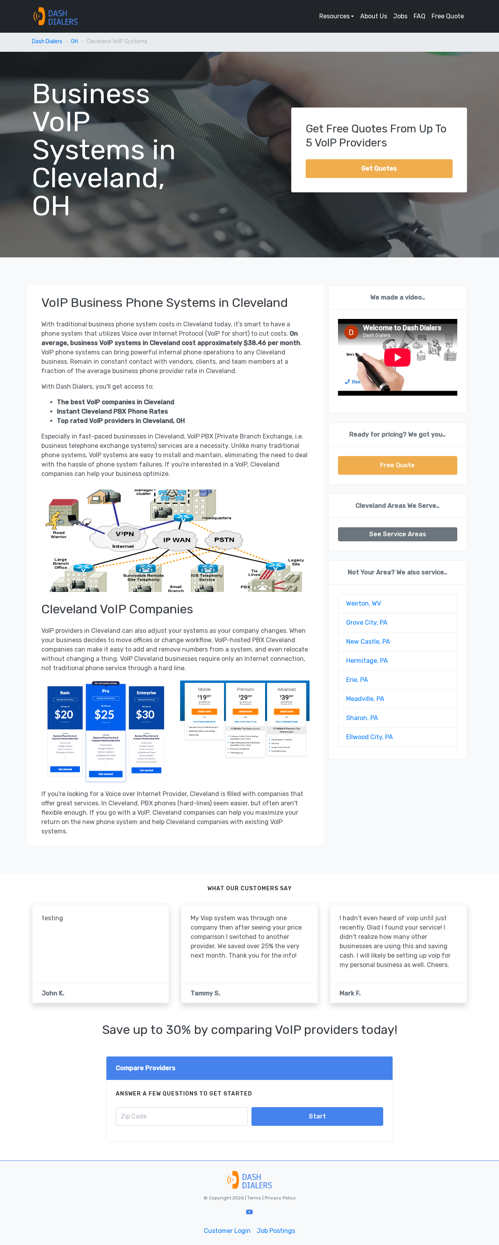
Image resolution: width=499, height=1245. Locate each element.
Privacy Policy (280, 1198)
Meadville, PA (365, 699)
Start (317, 1116)
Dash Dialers (47, 41)
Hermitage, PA (367, 660)
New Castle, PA (368, 641)
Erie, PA (357, 679)
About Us (373, 16)
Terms (254, 1198)
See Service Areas (397, 534)
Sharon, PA (362, 718)
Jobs (400, 16)
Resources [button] (334, 16)
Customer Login (227, 1230)
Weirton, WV (363, 603)
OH (74, 41)
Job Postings (276, 1230)
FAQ (419, 16)
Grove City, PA (367, 622)
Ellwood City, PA (369, 737)
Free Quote (448, 16)
